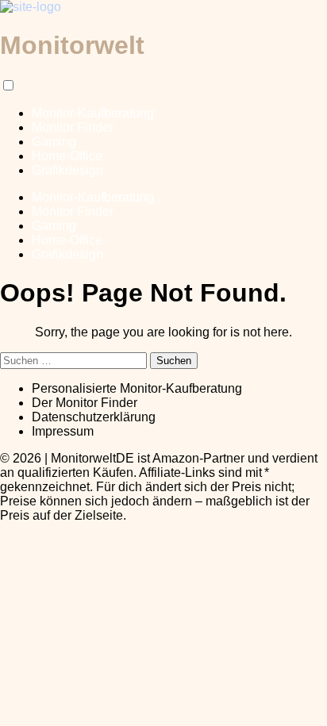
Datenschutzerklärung (94, 417)
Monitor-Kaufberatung (93, 113)
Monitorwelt (72, 45)
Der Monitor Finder (84, 402)
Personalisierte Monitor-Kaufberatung (137, 388)
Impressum (63, 431)
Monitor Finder (72, 127)
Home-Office (67, 156)
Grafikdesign (67, 170)
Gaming (54, 141)
